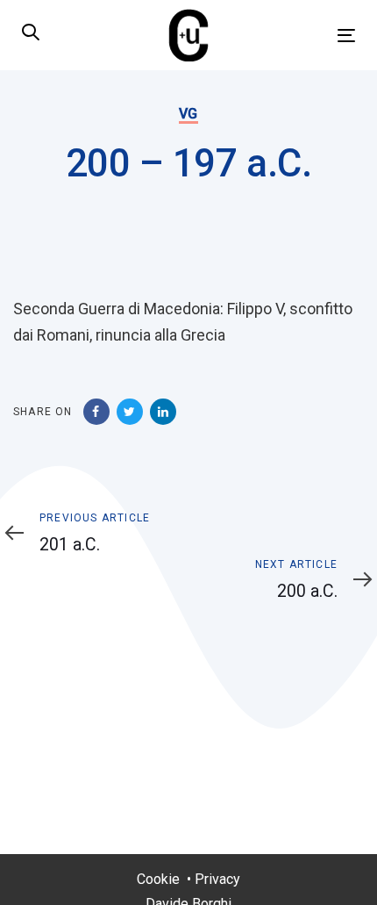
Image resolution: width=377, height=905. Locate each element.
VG (188, 113)
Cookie (158, 879)
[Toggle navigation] (299, 35)
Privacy (217, 879)
